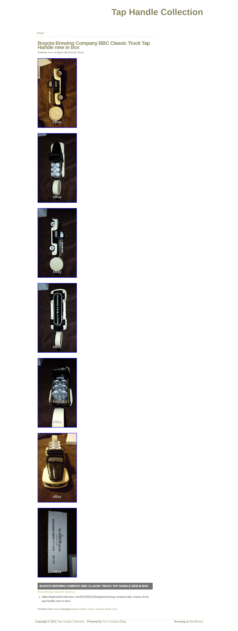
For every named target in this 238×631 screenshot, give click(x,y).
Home (40, 33)
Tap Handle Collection (157, 12)
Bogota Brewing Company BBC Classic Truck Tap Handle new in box (94, 586)
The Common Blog (114, 621)
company (99, 609)
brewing (83, 609)
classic (91, 609)
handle (108, 609)
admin (50, 52)
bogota (56, 609)
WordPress (196, 621)
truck (115, 609)
